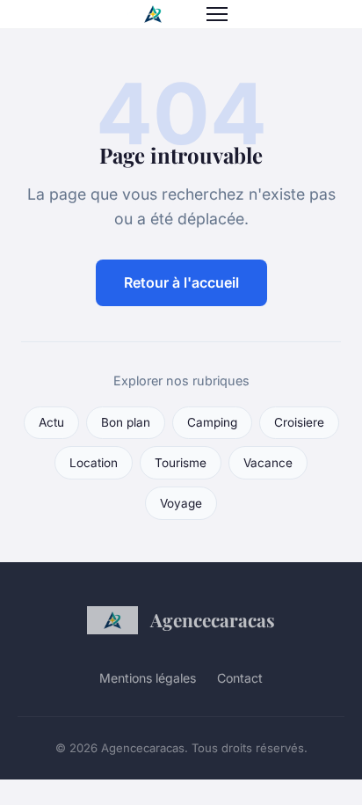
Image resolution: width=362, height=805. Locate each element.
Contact (240, 677)
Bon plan (125, 422)
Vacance (268, 463)
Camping (212, 422)
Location (93, 463)
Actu (51, 422)
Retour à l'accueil (181, 282)
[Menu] (217, 14)
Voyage (181, 503)
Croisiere (299, 422)
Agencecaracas (212, 619)
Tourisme (180, 463)
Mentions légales (147, 677)
